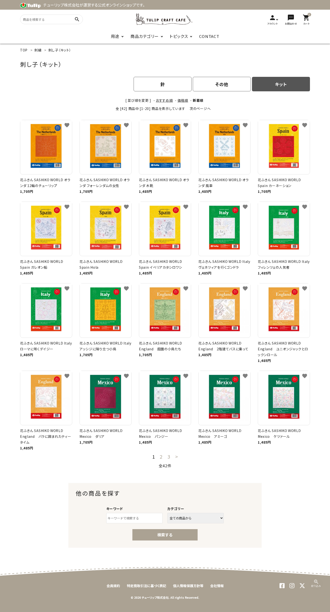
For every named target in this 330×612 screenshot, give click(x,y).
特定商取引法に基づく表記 (146, 585)
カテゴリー (175, 508)
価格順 (183, 100)
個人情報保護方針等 (188, 585)
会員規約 (113, 585)
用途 (115, 36)
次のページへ (200, 108)
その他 (221, 84)
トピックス (179, 36)
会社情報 (217, 585)
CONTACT (209, 36)
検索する (165, 535)
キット (281, 84)
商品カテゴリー (144, 36)
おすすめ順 (164, 100)
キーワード (114, 508)
